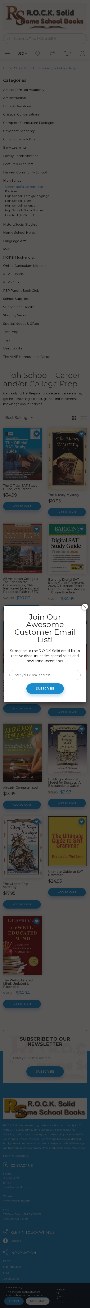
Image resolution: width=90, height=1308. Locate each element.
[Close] (85, 607)
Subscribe (45, 689)
